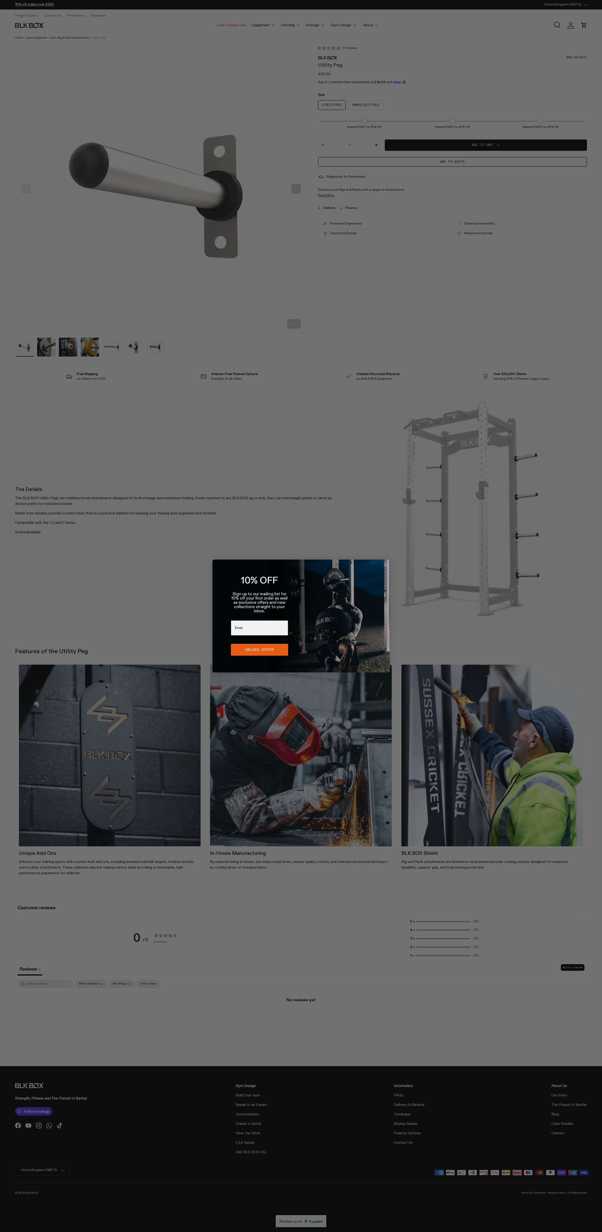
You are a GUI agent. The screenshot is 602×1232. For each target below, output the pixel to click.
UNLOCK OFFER (259, 649)
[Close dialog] (385, 565)
